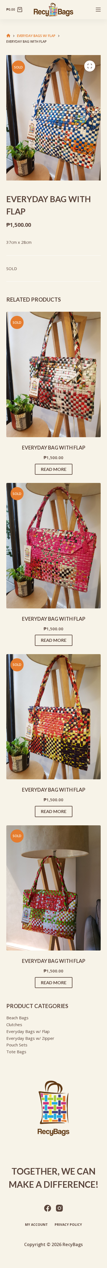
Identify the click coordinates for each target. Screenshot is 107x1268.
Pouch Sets (16, 1044)
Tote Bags (16, 1051)
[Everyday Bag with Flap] (53, 374)
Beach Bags (17, 1017)
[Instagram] (59, 1208)
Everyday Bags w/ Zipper (30, 1038)
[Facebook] (47, 1208)
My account (36, 1225)
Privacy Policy (68, 1225)
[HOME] (8, 36)
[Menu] (98, 9)
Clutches (14, 1024)
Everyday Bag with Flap (53, 448)
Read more (53, 469)
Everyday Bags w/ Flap (28, 1031)
